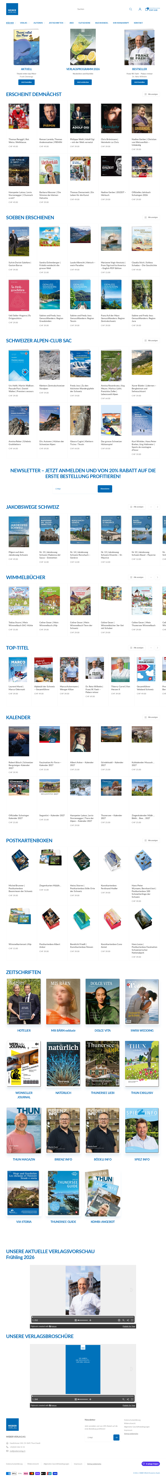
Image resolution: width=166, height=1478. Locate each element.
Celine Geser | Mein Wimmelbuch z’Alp (48, 624)
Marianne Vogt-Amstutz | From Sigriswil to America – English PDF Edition (113, 265)
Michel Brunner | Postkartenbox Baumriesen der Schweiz (20, 888)
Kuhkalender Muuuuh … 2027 (143, 763)
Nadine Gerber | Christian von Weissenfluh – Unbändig (144, 142)
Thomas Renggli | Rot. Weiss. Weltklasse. (19, 140)
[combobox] (104, 9)
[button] (152, 9)
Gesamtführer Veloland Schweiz (145, 688)
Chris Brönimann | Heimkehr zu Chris (110, 140)
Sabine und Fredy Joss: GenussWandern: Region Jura (144, 318)
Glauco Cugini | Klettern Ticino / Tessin (81, 442)
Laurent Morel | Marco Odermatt (17, 688)
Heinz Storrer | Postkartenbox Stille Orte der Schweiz (82, 888)
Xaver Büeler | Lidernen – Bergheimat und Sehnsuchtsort (144, 388)
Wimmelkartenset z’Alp (20, 944)
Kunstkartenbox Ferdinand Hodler (109, 887)
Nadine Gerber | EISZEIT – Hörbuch (113, 193)
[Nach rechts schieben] (157, 506)
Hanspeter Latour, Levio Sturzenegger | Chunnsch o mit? (21, 195)
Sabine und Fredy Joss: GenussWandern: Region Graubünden (51, 318)
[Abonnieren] (116, 1437)
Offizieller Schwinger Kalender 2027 (19, 816)
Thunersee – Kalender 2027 (111, 816)
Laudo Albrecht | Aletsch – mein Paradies (82, 264)
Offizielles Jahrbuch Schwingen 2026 (141, 193)
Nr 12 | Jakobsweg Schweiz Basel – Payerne (144, 553)
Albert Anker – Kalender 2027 (81, 763)
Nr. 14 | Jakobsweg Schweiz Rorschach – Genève (80, 555)
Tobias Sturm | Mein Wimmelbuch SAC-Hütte (21, 624)
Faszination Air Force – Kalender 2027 (50, 763)
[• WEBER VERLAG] (12, 1430)
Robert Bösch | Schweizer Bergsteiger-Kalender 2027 (21, 765)
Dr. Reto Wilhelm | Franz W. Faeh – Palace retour (94, 689)
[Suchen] (130, 9)
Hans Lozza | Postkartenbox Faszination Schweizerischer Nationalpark (144, 948)
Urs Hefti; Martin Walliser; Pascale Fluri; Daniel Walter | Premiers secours (21, 388)
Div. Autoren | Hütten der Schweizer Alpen (51, 442)
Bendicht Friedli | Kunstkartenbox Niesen (81, 945)
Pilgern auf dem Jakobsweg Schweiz (18, 553)
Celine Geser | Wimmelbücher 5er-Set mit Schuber (112, 625)
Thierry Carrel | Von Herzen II (120, 688)
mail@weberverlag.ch (17, 1451)
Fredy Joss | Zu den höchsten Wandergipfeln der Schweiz (82, 388)
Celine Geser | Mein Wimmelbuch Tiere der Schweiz (81, 625)
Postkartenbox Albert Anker (49, 945)
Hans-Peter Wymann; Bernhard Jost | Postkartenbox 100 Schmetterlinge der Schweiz (144, 891)
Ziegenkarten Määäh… (50, 885)
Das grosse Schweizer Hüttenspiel (111, 442)
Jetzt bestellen (26, 82)
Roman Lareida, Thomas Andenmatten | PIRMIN (50, 140)
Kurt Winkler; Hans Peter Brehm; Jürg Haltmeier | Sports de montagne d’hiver (144, 445)
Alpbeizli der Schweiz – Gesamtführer (44, 688)
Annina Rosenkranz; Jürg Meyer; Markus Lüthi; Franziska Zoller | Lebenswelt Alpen (113, 389)
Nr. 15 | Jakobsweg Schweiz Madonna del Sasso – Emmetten (49, 555)
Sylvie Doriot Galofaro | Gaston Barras (20, 264)
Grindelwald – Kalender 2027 (112, 763)
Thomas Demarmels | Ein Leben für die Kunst (82, 193)
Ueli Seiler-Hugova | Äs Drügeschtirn (20, 317)
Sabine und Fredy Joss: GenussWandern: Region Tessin (82, 318)
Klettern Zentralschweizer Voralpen (52, 387)
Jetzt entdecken (83, 82)
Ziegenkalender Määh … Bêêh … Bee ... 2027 (143, 816)
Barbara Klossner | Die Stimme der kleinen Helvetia (50, 195)
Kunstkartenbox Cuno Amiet (111, 945)
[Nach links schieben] (151, 506)
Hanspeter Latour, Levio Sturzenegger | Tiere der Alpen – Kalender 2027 (82, 818)
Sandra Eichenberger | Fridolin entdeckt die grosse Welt (50, 265)
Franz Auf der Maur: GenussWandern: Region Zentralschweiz (113, 318)
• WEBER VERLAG (143, 1473)
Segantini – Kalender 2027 (52, 815)
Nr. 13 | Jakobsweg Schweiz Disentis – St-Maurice (111, 555)
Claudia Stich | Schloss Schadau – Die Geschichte (144, 264)
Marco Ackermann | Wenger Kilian (69, 688)
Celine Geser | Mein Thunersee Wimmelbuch (144, 624)
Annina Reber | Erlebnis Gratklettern (20, 442)
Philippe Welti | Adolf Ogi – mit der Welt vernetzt (82, 140)
